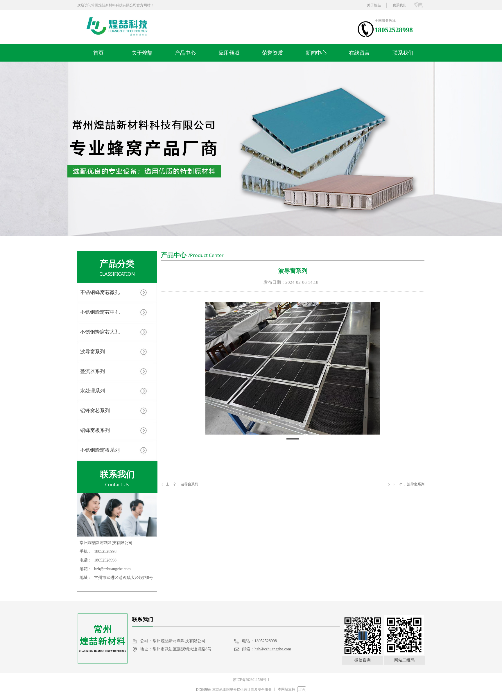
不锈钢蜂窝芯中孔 (100, 312)
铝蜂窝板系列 (95, 430)
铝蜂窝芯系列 (95, 410)
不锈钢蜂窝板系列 (100, 450)
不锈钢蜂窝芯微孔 (100, 292)
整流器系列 (92, 371)
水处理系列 (92, 391)
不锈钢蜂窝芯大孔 (100, 332)
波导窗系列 (92, 351)
